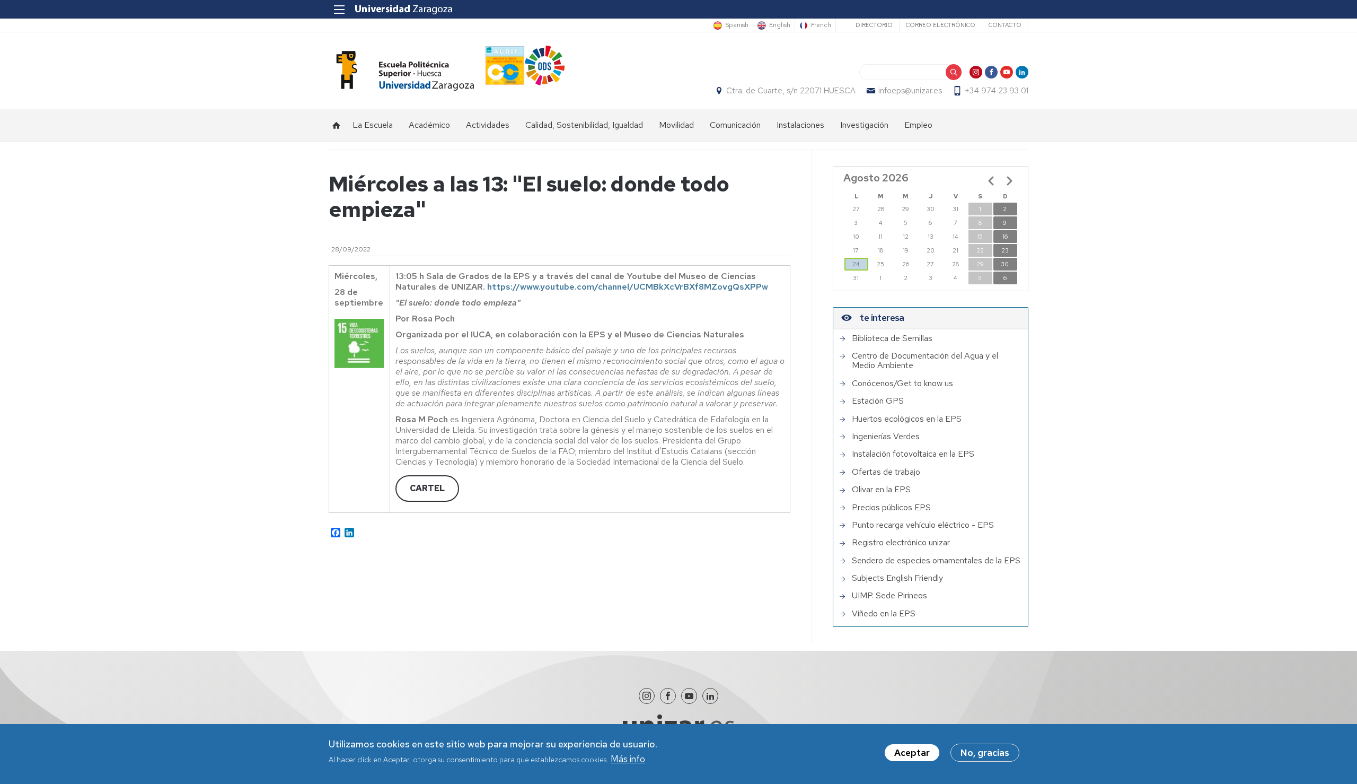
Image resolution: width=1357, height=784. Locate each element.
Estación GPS (878, 401)
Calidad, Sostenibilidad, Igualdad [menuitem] (584, 124)
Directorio (874, 25)
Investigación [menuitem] (864, 124)
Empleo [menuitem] (918, 124)
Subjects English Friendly (897, 578)
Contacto (1005, 25)
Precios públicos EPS (891, 507)
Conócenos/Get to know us (902, 383)
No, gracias (985, 753)
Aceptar (912, 753)
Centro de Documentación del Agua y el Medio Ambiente (925, 361)
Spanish (736, 25)
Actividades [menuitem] (487, 124)
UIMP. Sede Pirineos (889, 595)
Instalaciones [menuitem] (800, 124)
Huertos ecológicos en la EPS (907, 419)
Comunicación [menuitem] (735, 124)
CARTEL (427, 488)
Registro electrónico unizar (901, 542)
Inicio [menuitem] (337, 125)
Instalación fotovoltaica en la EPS (913, 454)
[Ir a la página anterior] (991, 181)
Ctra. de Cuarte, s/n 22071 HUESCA (791, 90)
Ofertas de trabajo (886, 472)
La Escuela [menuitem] (373, 124)
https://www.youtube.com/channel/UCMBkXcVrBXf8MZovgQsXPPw (627, 286)
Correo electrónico (940, 25)
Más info (628, 759)
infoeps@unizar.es (910, 90)
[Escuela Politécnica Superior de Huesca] (401, 71)
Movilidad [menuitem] (676, 124)
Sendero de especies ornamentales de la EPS (936, 560)
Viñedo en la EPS (883, 614)
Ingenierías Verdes (886, 436)
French (821, 25)
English (779, 25)
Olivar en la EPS (881, 489)
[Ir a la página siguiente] (1009, 181)
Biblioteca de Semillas (892, 338)
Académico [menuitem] (429, 124)
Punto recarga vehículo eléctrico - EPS (923, 525)
